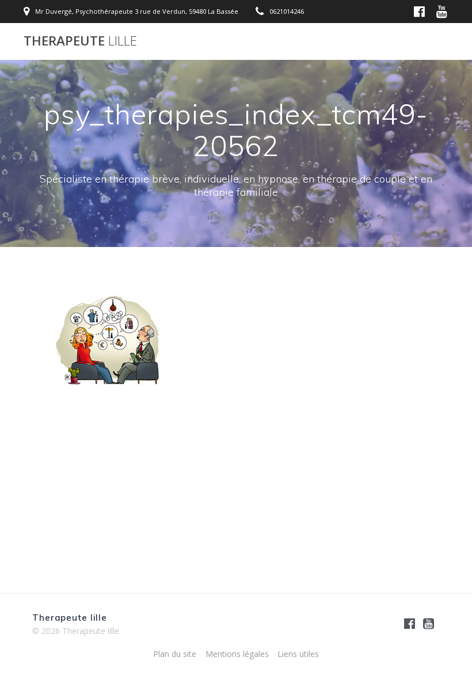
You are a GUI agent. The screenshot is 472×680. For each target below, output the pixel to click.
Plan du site (174, 653)
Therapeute (80, 41)
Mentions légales (237, 653)
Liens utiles (298, 653)
